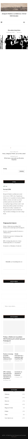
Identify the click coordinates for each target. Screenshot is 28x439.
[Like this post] (11, 148)
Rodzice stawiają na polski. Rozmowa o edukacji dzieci (8, 356)
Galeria (15, 397)
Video (15, 414)
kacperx (14, 436)
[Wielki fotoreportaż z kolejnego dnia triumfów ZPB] (20, 348)
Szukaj (5, 168)
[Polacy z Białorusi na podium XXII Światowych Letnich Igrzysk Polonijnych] (14, 327)
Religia (15, 411)
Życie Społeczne (15, 418)
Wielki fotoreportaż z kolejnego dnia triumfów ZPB (19, 356)
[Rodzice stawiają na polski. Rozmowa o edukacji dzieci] (8, 348)
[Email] (21, 22)
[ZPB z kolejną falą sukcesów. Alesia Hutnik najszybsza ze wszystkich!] (8, 366)
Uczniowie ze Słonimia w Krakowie (12, 246)
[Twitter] (17, 22)
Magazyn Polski (15, 407)
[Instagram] (18, 22)
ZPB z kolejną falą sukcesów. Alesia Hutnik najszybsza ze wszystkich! (12, 241)
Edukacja (15, 394)
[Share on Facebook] (13, 148)
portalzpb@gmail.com (16, 261)
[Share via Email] (16, 148)
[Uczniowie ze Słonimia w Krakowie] (20, 366)
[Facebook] (15, 22)
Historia (15, 401)
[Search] (26, 22)
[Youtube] (20, 22)
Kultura (15, 404)
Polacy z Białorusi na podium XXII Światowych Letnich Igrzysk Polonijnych (13, 227)
